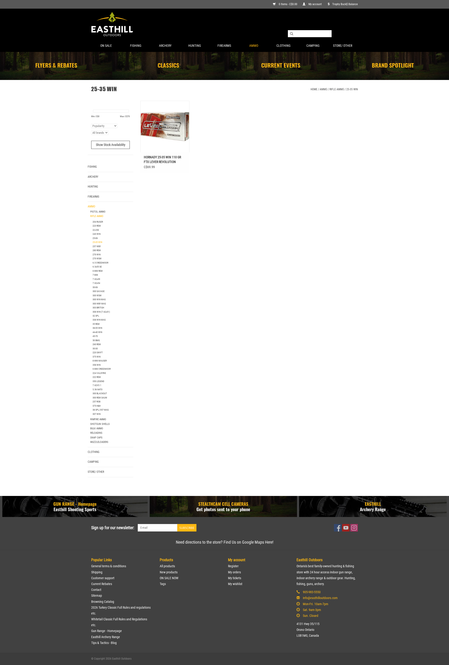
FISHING (135, 45)
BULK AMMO (96, 428)
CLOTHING (283, 45)
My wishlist (235, 584)
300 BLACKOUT (100, 393)
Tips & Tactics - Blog (104, 643)
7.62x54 (96, 283)
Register (233, 566)
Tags (163, 584)
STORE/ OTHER (342, 45)
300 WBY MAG (99, 303)
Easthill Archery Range (105, 637)
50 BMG (96, 340)
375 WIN (97, 356)
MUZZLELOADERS (99, 442)
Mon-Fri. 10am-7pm (315, 604)
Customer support (102, 578)
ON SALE (106, 45)
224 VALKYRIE (99, 373)
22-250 (96, 230)
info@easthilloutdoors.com (320, 598)
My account (315, 4)
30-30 (95, 348)
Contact (96, 590)
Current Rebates (101, 584)
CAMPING (312, 45)
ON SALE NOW (169, 578)
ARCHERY (165, 45)
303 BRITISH (98, 307)
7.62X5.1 (97, 385)
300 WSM (97, 295)
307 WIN (97, 414)
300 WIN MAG (99, 299)
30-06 (95, 287)
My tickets (234, 578)
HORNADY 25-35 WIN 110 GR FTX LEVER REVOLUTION (162, 159)
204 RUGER (98, 221)
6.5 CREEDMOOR (100, 262)
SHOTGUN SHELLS (100, 424)
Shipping (96, 572)
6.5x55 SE (97, 266)
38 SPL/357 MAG (101, 409)
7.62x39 (96, 279)
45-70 (95, 336)
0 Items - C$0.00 (288, 4)
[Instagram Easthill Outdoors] (354, 527)
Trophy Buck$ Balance (345, 4)
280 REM (97, 250)
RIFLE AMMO (337, 89)
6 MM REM (98, 271)
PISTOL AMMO (97, 211)
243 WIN (97, 234)
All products (167, 566)
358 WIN (97, 365)
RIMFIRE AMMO (98, 419)
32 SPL (96, 315)
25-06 (95, 238)
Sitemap (96, 595)
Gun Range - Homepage (106, 631)
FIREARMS (224, 45)
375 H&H (97, 406)
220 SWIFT (98, 352)
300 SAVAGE (99, 291)
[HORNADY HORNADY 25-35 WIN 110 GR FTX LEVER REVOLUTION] (164, 126)
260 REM (97, 344)
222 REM (97, 377)
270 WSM (97, 258)
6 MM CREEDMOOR (102, 369)
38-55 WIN (97, 328)
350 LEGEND (98, 381)
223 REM (97, 225)
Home (314, 89)
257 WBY (97, 246)
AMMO (253, 45)
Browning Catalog (102, 602)
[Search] (292, 34)
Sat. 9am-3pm (312, 610)
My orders (234, 572)
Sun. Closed (310, 616)
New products (168, 572)
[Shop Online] (224, 24)
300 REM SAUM (100, 397)
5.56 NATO (97, 389)
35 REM (96, 324)
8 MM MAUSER (100, 360)
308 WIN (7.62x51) (101, 312)
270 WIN (97, 254)
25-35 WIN (352, 89)
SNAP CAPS (96, 437)
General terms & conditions (108, 566)
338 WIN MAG (99, 319)
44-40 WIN (97, 332)
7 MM (95, 275)
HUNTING (194, 45)
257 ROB (96, 401)
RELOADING (96, 432)
